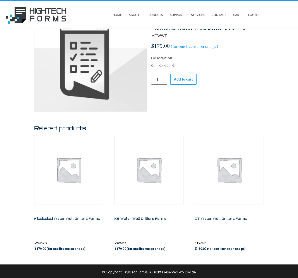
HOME (117, 15)
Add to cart (183, 79)
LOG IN (253, 15)
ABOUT (134, 15)
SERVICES (198, 15)
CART (237, 15)
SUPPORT (177, 15)
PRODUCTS (154, 15)
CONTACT (219, 15)
